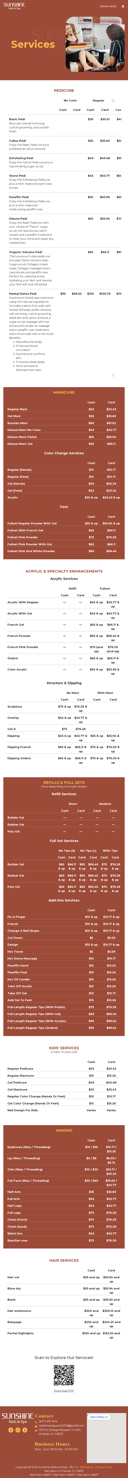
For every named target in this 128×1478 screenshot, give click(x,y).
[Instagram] (17, 1430)
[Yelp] (25, 1430)
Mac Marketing (83, 1467)
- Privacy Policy (103, 1467)
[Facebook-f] (11, 1430)
